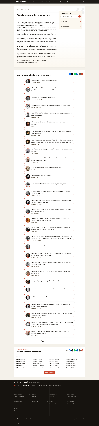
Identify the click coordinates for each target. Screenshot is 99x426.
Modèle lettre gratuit (21, 1)
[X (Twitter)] (78, 419)
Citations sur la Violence (20, 361)
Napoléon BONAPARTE (36, 317)
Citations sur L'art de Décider (71, 359)
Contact (23, 423)
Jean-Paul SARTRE (35, 195)
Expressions (49, 1)
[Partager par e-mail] (80, 74)
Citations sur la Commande (38, 367)
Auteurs (68, 1)
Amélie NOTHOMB (35, 82)
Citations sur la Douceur (54, 359)
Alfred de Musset (36, 135)
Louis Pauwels (35, 266)
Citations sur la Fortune (54, 365)
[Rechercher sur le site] (83, 1)
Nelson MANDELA (35, 117)
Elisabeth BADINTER (36, 257)
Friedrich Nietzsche (36, 204)
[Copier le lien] (82, 74)
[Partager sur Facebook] (70, 74)
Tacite (33, 169)
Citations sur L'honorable (54, 367)
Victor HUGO (34, 177)
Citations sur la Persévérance (38, 365)
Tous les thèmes (71, 21)
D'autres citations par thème (28, 352)
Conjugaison (75, 1)
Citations (42, 1)
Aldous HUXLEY (35, 92)
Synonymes (56, 1)
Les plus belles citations (71, 26)
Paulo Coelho (34, 335)
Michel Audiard (35, 213)
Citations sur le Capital (54, 361)
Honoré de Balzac (36, 107)
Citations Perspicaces (37, 363)
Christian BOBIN (35, 162)
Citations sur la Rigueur (20, 363)
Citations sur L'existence (54, 363)
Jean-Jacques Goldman (37, 282)
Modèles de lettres (34, 1)
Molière (33, 126)
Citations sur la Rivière (70, 367)
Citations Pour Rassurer (70, 361)
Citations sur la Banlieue (20, 367)
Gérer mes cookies (39, 423)
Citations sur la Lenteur (70, 363)
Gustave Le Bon (35, 153)
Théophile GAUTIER (36, 240)
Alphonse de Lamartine (37, 99)
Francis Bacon (35, 247)
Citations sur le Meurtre (37, 359)
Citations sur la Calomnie (37, 361)
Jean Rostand (34, 231)
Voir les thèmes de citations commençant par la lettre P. (27, 62)
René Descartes (35, 144)
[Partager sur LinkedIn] (77, 74)
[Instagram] (83, 419)
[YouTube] (81, 419)
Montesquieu (34, 222)
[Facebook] (75, 419)
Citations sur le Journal (20, 359)
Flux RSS (32, 423)
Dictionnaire (62, 1)
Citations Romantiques (20, 365)
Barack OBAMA (35, 275)
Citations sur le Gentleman (71, 365)
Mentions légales (17, 423)
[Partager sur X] (72, 74)
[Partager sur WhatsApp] (75, 74)
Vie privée (28, 423)
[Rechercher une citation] (79, 16)
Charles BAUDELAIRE (36, 326)
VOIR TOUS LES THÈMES (49, 372)
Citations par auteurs (71, 23)
